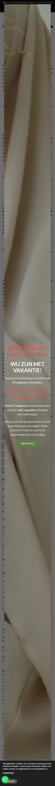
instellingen (8, 772)
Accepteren (10, 781)
